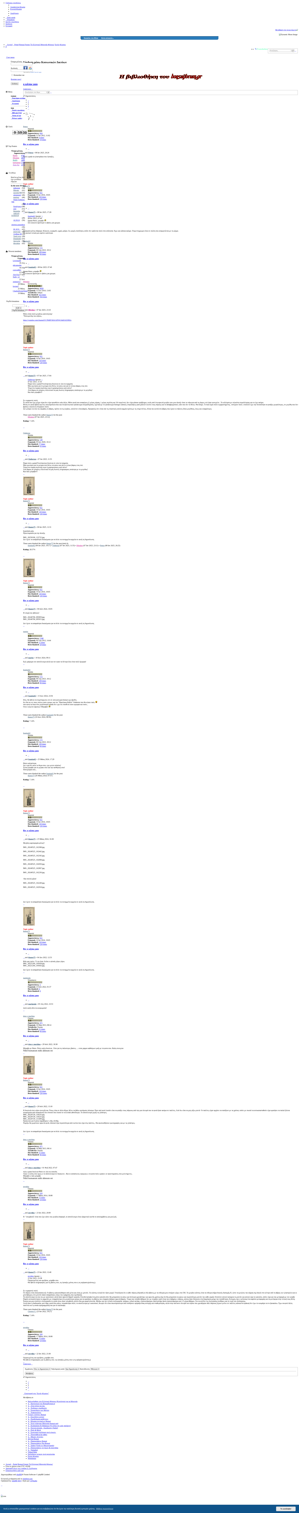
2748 (23, 163)
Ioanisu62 (31, 216)
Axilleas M (17, 234)
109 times (42, 681)
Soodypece (17, 206)
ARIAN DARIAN (15, 214)
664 (41, 133)
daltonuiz (16, 188)
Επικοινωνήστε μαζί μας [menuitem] (15, 1471)
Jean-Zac (16, 165)
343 (41, 1193)
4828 (41, 288)
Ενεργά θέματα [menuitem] (16, 9)
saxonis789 (17, 193)
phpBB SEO (16, 1481)
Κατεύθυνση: (85, 1369)
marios (25, 632)
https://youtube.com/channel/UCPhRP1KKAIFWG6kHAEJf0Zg (47, 320)
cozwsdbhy (17, 270)
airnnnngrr (17, 195)
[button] (28, 100)
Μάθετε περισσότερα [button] (104, 1509)
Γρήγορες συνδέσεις (13, 3)
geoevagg (16, 232)
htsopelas (16, 211)
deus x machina (29, 1016)
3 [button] (28, 106)
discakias (16, 243)
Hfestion (31, 310)
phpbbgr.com (27, 1479)
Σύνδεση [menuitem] (9, 24)
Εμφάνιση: (29, 1369)
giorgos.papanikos (18, 225)
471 (41, 1023)
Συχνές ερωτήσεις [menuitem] (12, 22)
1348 (41, 638)
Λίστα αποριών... (107, 38)
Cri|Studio (33, 1481)
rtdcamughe (17, 265)
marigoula (26, 978)
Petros (30, 153)
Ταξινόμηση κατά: (58, 1369)
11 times (42, 643)
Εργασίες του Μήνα (91, 38)
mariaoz (16, 197)
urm (14, 209)
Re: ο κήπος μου (31, 144)
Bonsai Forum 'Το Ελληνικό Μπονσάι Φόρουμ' (35, 1464)
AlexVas (16, 275)
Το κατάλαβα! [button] (285, 1509)
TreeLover (17, 236)
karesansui (17, 163)
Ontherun (31, 380)
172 (41, 248)
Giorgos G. (32, 1311)
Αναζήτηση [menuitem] (14, 13)
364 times (43, 297)
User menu (10, 57)
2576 (23, 165)
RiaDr (15, 160)
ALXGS (16, 220)
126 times (42, 197)
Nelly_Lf (16, 277)
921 (41, 193)
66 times (43, 254)
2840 (23, 160)
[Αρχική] (297, 30)
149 (41, 440)
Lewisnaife (17, 261)
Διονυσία (16, 241)
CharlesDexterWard (20, 291)
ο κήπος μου (30, 84)
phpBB (19, 1475)
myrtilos (26, 1187)
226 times (43, 199)
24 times (43, 1200)
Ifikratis (16, 190)
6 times (41, 138)
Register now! (16, 79)
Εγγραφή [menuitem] (9, 26)
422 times (42, 295)
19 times (43, 140)
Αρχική (8, 1464)
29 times (43, 645)
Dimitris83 (17, 239)
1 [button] (28, 102)
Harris (15, 156)
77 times (42, 444)
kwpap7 (16, 286)
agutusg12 (16, 282)
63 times (43, 446)
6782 (23, 156)
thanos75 (31, 212)
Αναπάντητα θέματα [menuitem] (17, 7)
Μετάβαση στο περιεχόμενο (285, 30)
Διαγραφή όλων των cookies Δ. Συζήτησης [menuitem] (21, 1468)
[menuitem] (10, 20)
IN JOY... (16, 229)
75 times (42, 1198)
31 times (42, 1029)
